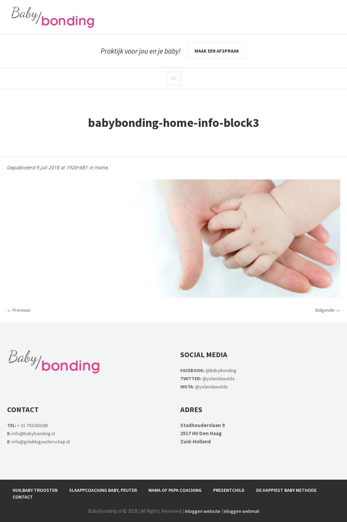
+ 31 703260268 (27, 425)
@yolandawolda (207, 378)
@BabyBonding (208, 370)
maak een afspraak (217, 51)
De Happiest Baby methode (286, 490)
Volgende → (327, 310)
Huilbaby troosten (35, 490)
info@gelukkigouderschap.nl (38, 442)
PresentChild (229, 490)
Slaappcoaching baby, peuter (103, 490)
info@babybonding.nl (31, 433)
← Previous (18, 310)
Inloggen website (202, 511)
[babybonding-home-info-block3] (173, 238)
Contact (23, 497)
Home (101, 167)
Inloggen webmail (241, 511)
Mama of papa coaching (175, 490)
